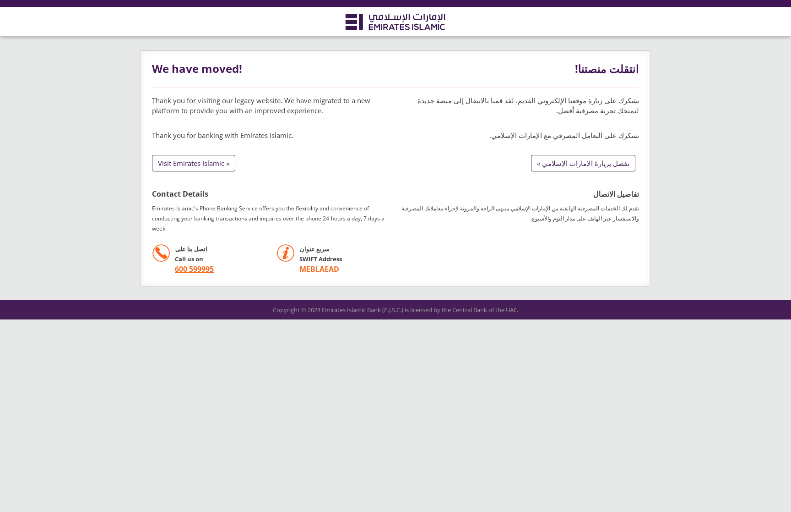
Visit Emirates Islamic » (193, 163)
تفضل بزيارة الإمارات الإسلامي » (583, 163)
